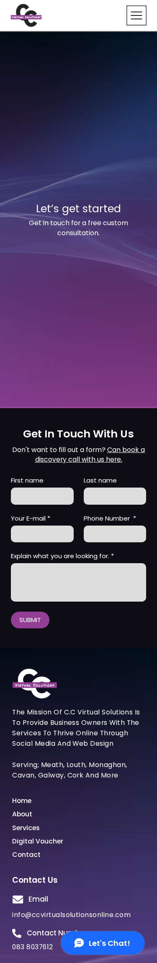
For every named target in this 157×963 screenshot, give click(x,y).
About (22, 814)
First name (27, 480)
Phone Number (110, 518)
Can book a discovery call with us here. (90, 455)
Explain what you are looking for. (62, 556)
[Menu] (136, 15)
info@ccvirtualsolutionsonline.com (71, 915)
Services (26, 828)
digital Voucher (37, 841)
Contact (26, 854)
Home (21, 800)
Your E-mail (30, 518)
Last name (100, 480)
